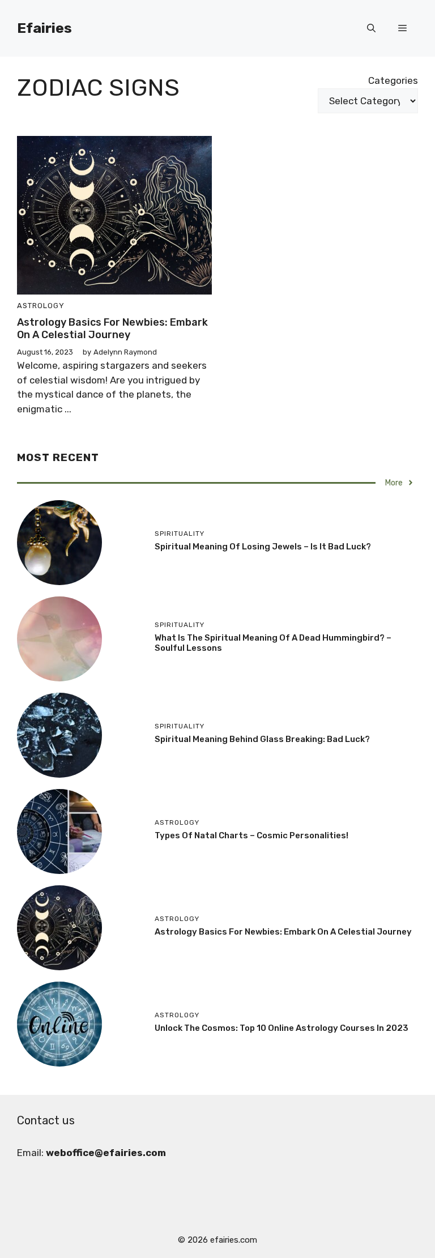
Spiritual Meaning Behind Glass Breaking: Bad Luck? (262, 739)
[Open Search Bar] (371, 28)
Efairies (44, 28)
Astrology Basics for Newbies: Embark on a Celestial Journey (112, 328)
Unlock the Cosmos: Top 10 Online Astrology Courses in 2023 (281, 1028)
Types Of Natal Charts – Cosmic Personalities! (251, 835)
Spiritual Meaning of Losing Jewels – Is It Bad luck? (263, 546)
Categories (393, 80)
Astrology (41, 305)
